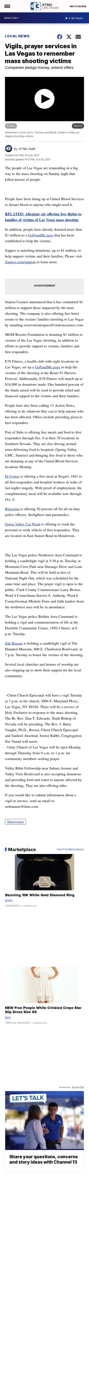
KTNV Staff (27, 149)
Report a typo (15, 821)
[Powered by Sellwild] (78, 1087)
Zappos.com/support (20, 261)
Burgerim (12, 508)
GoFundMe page (40, 235)
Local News (17, 36)
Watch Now (77, 6)
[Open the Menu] (7, 6)
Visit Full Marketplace (70, 849)
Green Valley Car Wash (22, 524)
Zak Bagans (14, 643)
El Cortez (12, 476)
